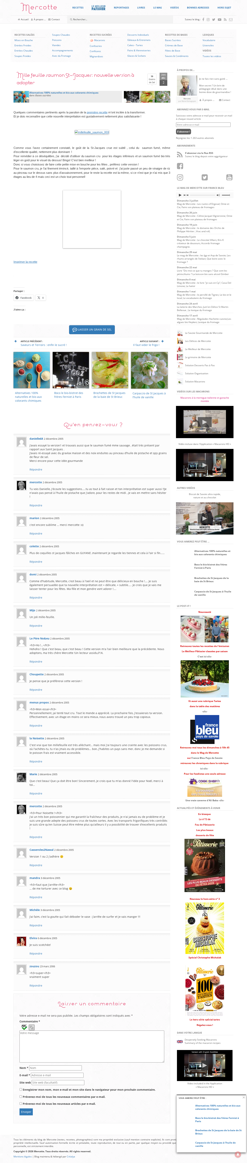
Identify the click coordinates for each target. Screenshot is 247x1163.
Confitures (95, 51)
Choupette (37, 674)
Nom (23, 1068)
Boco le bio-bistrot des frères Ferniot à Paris (68, 395)
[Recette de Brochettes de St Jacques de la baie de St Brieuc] (147, 96)
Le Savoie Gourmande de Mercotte (203, 333)
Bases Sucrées (173, 40)
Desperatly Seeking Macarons (201, 1039)
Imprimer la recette (25, 261)
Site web (25, 1082)
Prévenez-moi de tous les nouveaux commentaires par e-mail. (64, 1097)
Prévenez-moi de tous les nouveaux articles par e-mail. (59, 1104)
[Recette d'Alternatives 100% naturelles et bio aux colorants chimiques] (21, 96)
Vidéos (174, 7)
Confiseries (96, 46)
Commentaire (29, 1021)
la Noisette (37, 738)
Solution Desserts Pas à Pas (200, 365)
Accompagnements (62, 50)
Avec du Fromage (61, 55)
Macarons (99, 40)
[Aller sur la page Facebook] (203, 19)
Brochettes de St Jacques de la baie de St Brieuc (109, 395)
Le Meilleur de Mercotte (198, 349)
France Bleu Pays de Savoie (206, 758)
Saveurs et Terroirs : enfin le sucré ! (44, 345)
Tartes (139, 45)
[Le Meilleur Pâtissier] (98, 7)
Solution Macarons (195, 381)
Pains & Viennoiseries (139, 50)
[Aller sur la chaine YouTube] (219, 19)
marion (34, 518)
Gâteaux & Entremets (139, 40)
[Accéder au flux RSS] (225, 19)
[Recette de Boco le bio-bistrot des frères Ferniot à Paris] (131, 96)
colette (34, 546)
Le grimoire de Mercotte (198, 357)
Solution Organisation (196, 373)
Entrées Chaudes (23, 50)
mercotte (36, 482)
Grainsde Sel (152, 79)
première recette (97, 112)
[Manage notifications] (238, 1154)
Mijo (32, 610)
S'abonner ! (183, 131)
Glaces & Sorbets (136, 55)
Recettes (78, 7)
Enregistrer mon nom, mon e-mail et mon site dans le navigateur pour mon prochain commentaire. (89, 1089)
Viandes (56, 45)
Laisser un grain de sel (94, 329)
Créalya (71, 1156)
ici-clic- (204, 768)
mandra (35, 878)
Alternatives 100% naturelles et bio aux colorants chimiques (28, 396)
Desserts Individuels (138, 34)
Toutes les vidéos (212, 56)
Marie (33, 774)
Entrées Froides (22, 45)
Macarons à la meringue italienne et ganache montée (204, 399)
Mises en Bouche (23, 40)
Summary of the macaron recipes (203, 1043)
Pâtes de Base (172, 50)
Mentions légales (23, 1156)
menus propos (39, 702)
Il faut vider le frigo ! (146, 345)
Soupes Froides (22, 56)
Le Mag (157, 7)
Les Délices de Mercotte (198, 341)
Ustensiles (208, 45)
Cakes (130, 45)
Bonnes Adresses (198, 7)
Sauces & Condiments (177, 56)
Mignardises (96, 56)
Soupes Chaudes (61, 34)
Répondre (36, 469)
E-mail (24, 1075)
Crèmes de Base (174, 45)
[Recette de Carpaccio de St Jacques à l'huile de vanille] (162, 96)
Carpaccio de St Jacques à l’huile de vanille (149, 395)
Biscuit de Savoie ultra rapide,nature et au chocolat (205, 496)
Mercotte (38, 9)
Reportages (121, 7)
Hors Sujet (224, 7)
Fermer (244, 1097)
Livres (141, 7)
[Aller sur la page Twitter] (213, 19)
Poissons (57, 40)
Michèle (35, 910)
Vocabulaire (209, 40)
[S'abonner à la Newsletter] (230, 19)
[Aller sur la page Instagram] (208, 19)
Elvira (33, 938)
